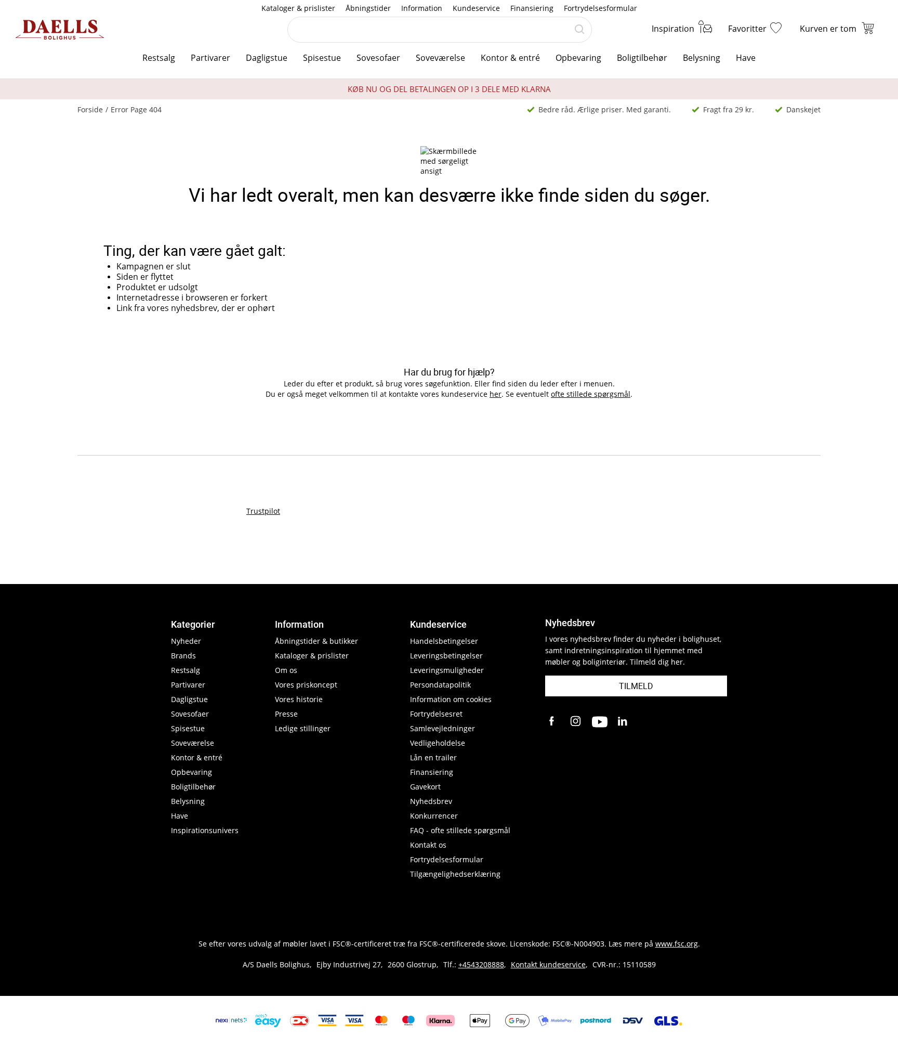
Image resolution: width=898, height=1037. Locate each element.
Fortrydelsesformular (600, 8)
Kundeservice (476, 8)
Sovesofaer (378, 57)
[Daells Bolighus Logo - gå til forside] (60, 29)
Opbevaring (578, 57)
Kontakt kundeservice (548, 964)
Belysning (701, 57)
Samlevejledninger (442, 728)
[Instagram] (576, 722)
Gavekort (425, 787)
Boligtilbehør (642, 57)
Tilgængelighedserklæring (455, 874)
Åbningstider (368, 8)
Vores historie (299, 699)
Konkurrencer (434, 816)
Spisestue (322, 57)
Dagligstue (266, 57)
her (495, 394)
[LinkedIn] (623, 722)
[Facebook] (553, 722)
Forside (90, 109)
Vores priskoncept (306, 685)
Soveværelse (440, 57)
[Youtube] (600, 722)
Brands (183, 655)
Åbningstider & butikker (316, 641)
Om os (286, 670)
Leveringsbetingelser (446, 655)
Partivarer (210, 57)
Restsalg (158, 57)
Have (746, 57)
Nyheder (186, 641)
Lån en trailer (433, 757)
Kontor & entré (510, 57)
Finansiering (531, 8)
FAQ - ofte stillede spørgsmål (460, 830)
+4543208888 (481, 964)
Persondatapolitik (440, 685)
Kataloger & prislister (298, 8)
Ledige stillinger (303, 728)
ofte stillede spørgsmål (590, 394)
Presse (286, 714)
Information (421, 8)
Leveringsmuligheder (447, 670)
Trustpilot (263, 511)
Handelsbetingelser (444, 641)
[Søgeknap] (579, 30)
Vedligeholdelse (437, 743)
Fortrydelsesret (436, 714)
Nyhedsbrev (431, 801)
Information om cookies (451, 699)
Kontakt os (428, 845)
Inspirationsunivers (205, 830)
